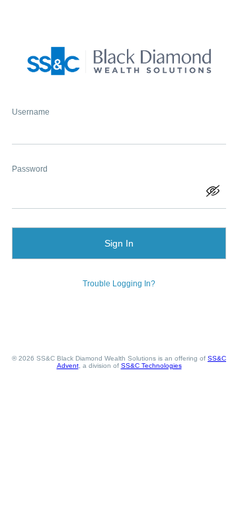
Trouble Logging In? (119, 283)
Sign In (119, 243)
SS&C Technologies (151, 365)
